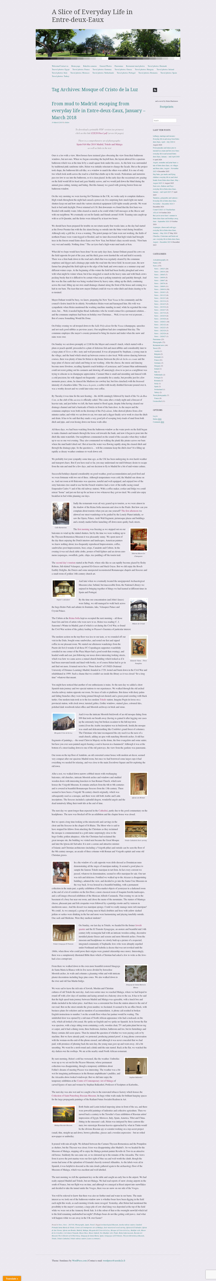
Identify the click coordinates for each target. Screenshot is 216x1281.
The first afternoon (130, 510)
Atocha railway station (127, 1224)
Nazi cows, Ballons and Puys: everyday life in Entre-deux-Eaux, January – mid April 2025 (164, 189)
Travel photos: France (81, 69)
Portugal (157, 377)
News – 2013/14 (160, 301)
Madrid (79, 1230)
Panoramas (119, 66)
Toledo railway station (78, 1238)
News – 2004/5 (159, 274)
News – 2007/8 (159, 283)
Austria (156, 351)
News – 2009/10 (160, 289)
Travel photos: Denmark (157, 66)
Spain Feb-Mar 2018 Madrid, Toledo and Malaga (99, 144)
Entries (157, 419)
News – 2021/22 (160, 324)
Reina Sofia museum (126, 1233)
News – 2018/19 (160, 316)
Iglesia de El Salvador (133, 1227)
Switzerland (158, 389)
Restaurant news (158, 345)
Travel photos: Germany (102, 69)
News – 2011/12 (160, 295)
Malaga (85, 1230)
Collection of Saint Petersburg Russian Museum (74, 1095)
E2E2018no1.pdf (99, 133)
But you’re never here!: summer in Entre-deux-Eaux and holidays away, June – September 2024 (165, 218)
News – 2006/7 (159, 280)
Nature (155, 263)
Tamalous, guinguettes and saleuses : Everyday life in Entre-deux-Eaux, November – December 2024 (165, 201)
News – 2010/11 (160, 292)
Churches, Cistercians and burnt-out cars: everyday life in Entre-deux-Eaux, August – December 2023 (166, 239)
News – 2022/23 (160, 327)
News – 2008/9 (159, 286)
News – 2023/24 (160, 330)
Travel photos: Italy (59, 72)
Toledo (103, 699)
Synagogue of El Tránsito (113, 1235)
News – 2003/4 (159, 271)
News (60, 1224)
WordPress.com (79, 1260)
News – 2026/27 (160, 336)
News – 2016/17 (160, 310)
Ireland (156, 369)
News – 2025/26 (160, 333)
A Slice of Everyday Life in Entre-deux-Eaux (92, 16)
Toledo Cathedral (63, 1238)
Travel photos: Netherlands (103, 72)
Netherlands (158, 374)
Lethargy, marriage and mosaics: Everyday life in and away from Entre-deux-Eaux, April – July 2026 (166, 139)
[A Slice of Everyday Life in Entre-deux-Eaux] (108, 44)
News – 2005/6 (159, 277)
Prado (116, 1233)
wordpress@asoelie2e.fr (114, 1260)
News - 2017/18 (68, 1224)
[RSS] (155, 90)
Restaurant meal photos (135, 66)
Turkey (156, 392)
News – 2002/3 (159, 268)
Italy (155, 371)
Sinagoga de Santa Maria (90, 1235)
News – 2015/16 (160, 307)
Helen (67, 122)
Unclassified (157, 401)
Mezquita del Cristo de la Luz (99, 1230)
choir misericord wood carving (114, 1227)
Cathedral (103, 810)
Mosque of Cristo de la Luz (120, 1230)
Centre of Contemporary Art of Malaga (95, 1080)
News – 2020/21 (160, 321)
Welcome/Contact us (60, 66)
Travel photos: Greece (123, 69)
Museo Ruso (83, 1233)
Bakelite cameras (90, 66)
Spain (87, 1224)
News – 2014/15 (160, 304)
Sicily (156, 383)
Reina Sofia (74, 618)
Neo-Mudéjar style (106, 1233)
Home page (75, 66)
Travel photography (159, 395)
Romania (157, 380)
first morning (83, 529)
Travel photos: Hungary (144, 69)
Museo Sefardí (94, 1233)
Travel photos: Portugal (126, 72)
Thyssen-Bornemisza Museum (133, 1235)
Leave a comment (93, 1238)
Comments (158, 422)
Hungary (157, 366)
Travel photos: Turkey (60, 76)
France (156, 360)
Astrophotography (159, 260)
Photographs (79, 1224)
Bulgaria (157, 354)
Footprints (166, 106)
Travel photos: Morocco (79, 72)
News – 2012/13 (160, 298)
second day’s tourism (65, 562)
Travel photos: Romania (148, 72)
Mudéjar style (135, 1230)
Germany (157, 363)
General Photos (106, 66)
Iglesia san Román (69, 1230)
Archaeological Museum (109, 1224)
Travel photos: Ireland (165, 69)
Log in (155, 416)
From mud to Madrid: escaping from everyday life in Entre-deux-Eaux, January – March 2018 (98, 110)
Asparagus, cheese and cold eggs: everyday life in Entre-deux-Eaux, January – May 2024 (164, 230)
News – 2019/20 (160, 318)
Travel (92, 1224)
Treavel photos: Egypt (61, 69)
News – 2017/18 (160, 313)
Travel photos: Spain (168, 72)
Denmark (157, 357)
